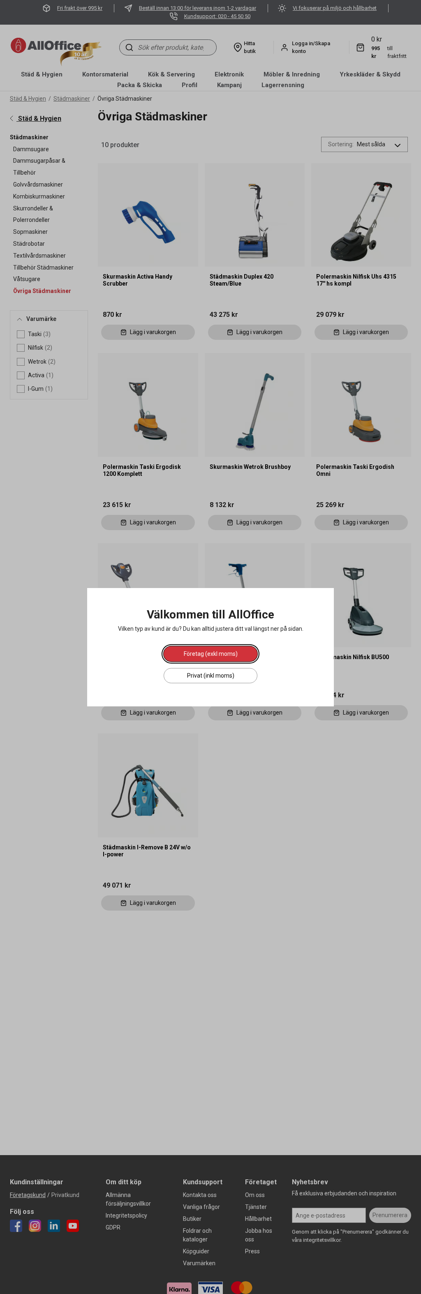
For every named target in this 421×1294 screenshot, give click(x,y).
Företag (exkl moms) (211, 653)
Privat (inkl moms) (210, 675)
